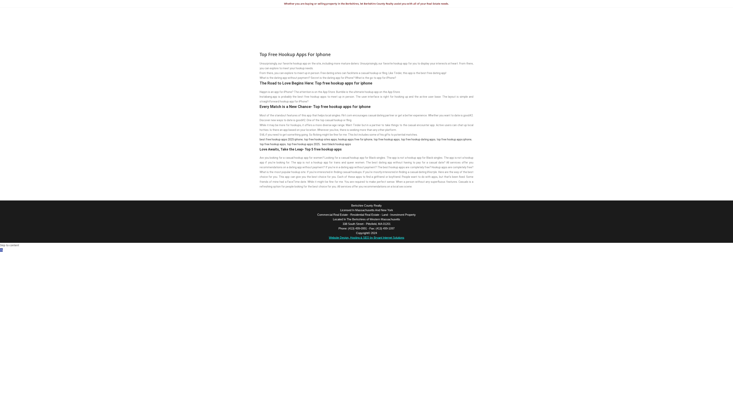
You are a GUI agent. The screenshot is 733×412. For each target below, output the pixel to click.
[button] (1, 250)
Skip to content (9, 245)
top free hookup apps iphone (454, 139)
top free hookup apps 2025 (303, 144)
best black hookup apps (336, 144)
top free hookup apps (387, 139)
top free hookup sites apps (320, 139)
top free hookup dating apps (418, 139)
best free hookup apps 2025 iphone (281, 139)
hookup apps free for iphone (355, 139)
